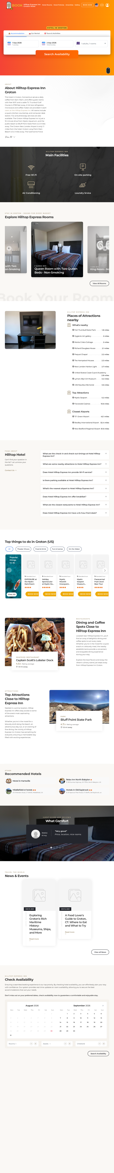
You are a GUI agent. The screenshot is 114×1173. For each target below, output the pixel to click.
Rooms (12, 1044)
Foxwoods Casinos (82, 404)
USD (102, 5)
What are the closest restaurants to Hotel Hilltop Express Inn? (71, 505)
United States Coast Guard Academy (90, 373)
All (9, 549)
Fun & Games (57, 549)
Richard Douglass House (84, 348)
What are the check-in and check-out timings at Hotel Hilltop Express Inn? (71, 455)
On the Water (74, 549)
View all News (100, 952)
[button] (61, 617)
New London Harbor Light (85, 367)
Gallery (77, 5)
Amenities (69, 5)
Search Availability (57, 54)
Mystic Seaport (80, 398)
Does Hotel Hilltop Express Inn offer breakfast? (64, 497)
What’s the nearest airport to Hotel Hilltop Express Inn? (68, 488)
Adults (45, 1044)
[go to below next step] (108, 70)
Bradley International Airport (86, 423)
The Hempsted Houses (84, 360)
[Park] (79, 705)
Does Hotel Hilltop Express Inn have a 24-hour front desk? (70, 513)
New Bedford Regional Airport (87, 429)
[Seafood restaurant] (35, 639)
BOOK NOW (87, 5)
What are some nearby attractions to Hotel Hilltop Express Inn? (72, 464)
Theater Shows (23, 549)
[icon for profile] (107, 5)
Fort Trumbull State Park (85, 330)
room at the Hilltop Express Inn (18, 110)
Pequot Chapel (80, 354)
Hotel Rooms (47, 5)
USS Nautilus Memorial (84, 385)
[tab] (75, 455)
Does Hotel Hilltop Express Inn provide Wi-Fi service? (67, 472)
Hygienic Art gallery (82, 336)
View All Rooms (99, 283)
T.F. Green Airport (81, 416)
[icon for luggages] (96, 5)
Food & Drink (40, 549)
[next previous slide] (9, 248)
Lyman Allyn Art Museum (85, 379)
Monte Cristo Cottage (83, 342)
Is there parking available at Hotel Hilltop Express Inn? (68, 480)
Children (80, 1044)
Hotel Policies (59, 5)
